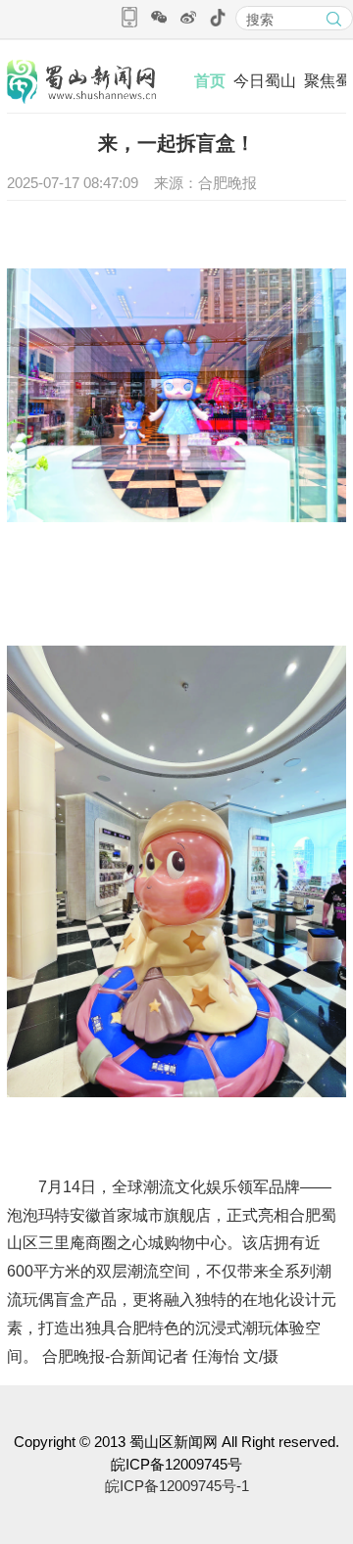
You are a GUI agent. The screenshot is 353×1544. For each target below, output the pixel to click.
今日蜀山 (264, 80)
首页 (210, 80)
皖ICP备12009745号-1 (177, 1485)
